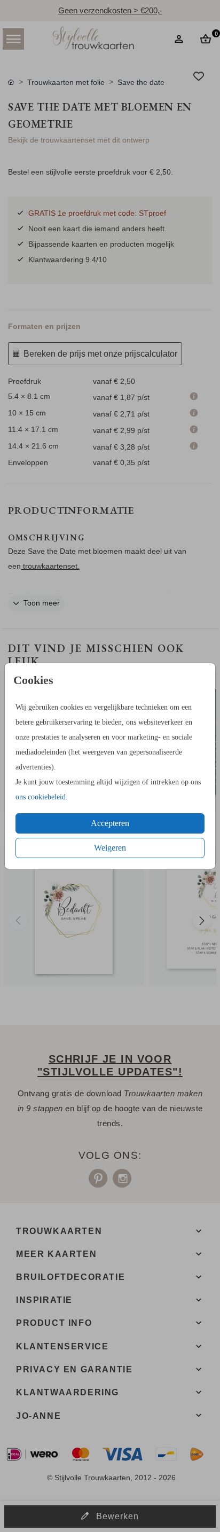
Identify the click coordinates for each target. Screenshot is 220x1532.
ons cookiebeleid (40, 797)
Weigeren (110, 847)
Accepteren (110, 823)
